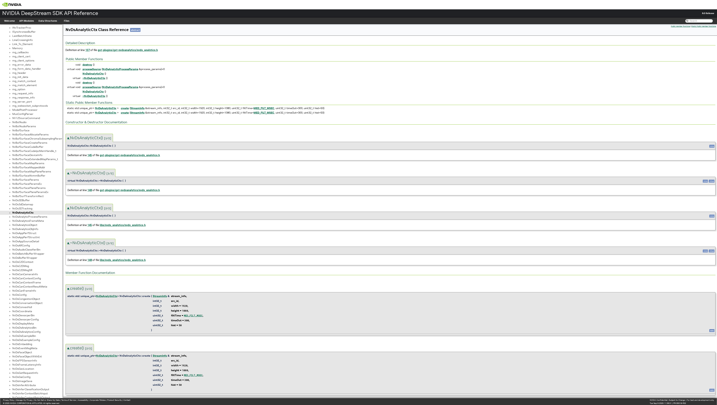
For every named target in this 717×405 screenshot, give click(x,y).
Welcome (9, 20)
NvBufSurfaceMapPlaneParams (31, 171)
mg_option (18, 89)
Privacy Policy (8, 400)
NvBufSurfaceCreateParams (29, 142)
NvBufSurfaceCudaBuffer (28, 147)
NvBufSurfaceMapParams (28, 163)
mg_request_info (22, 93)
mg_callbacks (20, 52)
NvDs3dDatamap (22, 204)
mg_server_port (22, 101)
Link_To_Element (22, 44)
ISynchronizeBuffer (24, 31)
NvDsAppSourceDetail (25, 241)
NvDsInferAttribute (24, 385)
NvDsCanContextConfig (26, 278)
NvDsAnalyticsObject (24, 225)
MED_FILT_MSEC (264, 108)
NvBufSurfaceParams (25, 179)
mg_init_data (20, 77)
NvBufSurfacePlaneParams (29, 188)
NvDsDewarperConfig (25, 319)
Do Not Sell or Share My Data (47, 400)
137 (87, 50)
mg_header (19, 73)
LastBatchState (22, 36)
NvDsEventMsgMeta (24, 348)
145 (89, 155)
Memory (17, 48)
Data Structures (47, 20)
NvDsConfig (19, 294)
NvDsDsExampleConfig (26, 340)
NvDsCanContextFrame (26, 282)
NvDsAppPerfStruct (24, 233)
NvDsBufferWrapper (24, 257)
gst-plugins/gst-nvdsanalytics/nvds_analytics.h (128, 50)
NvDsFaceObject (22, 352)
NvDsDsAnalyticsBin (24, 327)
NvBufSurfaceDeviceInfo (27, 155)
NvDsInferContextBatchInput (30, 393)
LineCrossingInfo (22, 40)
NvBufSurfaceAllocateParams (30, 134)
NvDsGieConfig (21, 377)
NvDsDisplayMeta (23, 323)
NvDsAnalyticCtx (23, 212)
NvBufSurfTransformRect (28, 196)
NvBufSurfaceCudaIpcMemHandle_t (34, 151)
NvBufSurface (21, 130)
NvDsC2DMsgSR (22, 270)
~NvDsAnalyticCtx (94, 78)
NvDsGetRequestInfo (25, 373)
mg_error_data (21, 64)
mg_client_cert (21, 56)
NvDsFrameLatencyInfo (26, 364)
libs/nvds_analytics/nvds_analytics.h (123, 225)
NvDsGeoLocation (23, 368)
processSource (92, 69)
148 (89, 190)
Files (66, 20)
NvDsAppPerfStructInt (26, 237)
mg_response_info (23, 97)
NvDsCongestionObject (26, 299)
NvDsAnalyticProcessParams (29, 216)
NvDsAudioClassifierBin (26, 249)
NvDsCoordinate (22, 311)
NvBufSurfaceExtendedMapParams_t (35, 159)
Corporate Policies (97, 400)
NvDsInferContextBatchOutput (31, 397)
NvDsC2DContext (22, 262)
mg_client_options (23, 60)
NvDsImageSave (22, 381)
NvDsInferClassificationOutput (30, 389)
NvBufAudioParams (24, 126)
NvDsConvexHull (22, 307)
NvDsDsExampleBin (24, 336)
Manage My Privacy (24, 400)
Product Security (114, 400)
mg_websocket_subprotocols (30, 105)
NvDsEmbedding (22, 344)
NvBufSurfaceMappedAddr (28, 167)
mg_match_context (24, 81)
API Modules (26, 20)
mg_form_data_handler (26, 68)
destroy (87, 64)
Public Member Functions (680, 26)
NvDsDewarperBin (23, 315)
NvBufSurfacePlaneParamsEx (30, 192)
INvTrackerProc (21, 27)
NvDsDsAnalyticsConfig (26, 331)
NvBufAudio (19, 122)
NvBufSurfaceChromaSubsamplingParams (38, 138)
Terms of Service (68, 400)
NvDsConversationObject (27, 303)
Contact (126, 400)
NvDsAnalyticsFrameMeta (28, 220)
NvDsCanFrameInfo (24, 290)
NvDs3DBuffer (21, 200)
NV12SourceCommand (26, 118)
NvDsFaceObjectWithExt (27, 356)
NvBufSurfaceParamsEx (27, 184)
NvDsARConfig (21, 245)
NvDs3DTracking (22, 208)
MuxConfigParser (22, 114)
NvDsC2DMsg (20, 266)
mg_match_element (24, 85)
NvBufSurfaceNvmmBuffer (28, 175)
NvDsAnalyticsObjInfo (25, 229)
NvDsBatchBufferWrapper (28, 253)
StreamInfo (137, 108)
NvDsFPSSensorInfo (24, 360)
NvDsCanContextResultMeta (29, 286)
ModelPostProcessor (25, 110)
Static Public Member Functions (703, 26)
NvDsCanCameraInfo (25, 274)
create (125, 108)
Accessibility (83, 400)
